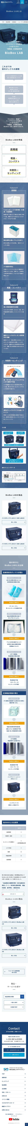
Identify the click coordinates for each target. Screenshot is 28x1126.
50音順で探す (14, 1007)
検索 (22, 997)
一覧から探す (14, 1002)
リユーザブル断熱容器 (23, 22)
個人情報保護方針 (9, 1114)
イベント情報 (5, 1099)
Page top (26, 1124)
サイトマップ (14, 1116)
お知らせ (4, 1096)
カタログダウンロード (8, 1103)
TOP (3, 1074)
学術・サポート (6, 1092)
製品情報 (8, 22)
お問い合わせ (5, 1110)
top (3, 22)
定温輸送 (14, 22)
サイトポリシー (19, 1114)
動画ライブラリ (6, 1106)
